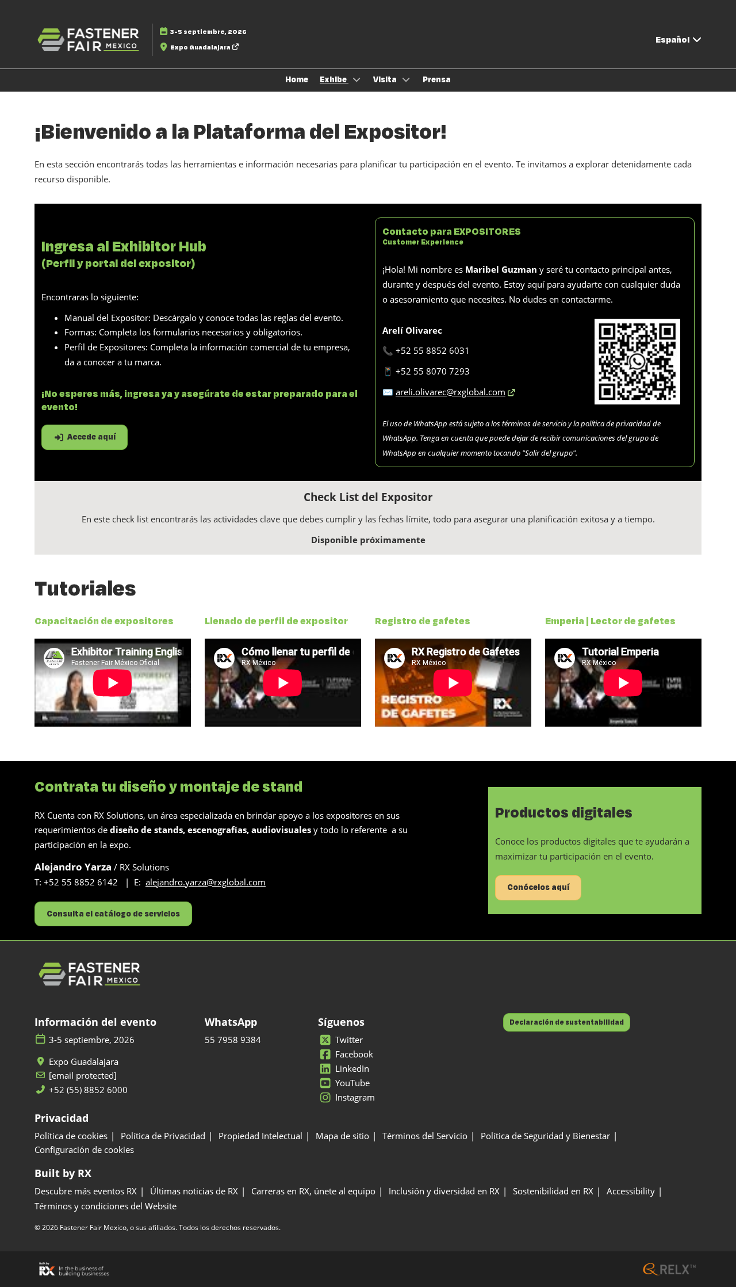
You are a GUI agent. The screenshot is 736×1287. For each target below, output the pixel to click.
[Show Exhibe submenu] (356, 79)
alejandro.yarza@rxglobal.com (205, 882)
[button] (84, 437)
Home (296, 79)
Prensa (437, 79)
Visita (385, 79)
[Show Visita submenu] (406, 79)
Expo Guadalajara (201, 47)
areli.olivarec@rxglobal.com (450, 392)
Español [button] (673, 39)
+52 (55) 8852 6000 (88, 1089)
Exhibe (334, 79)
